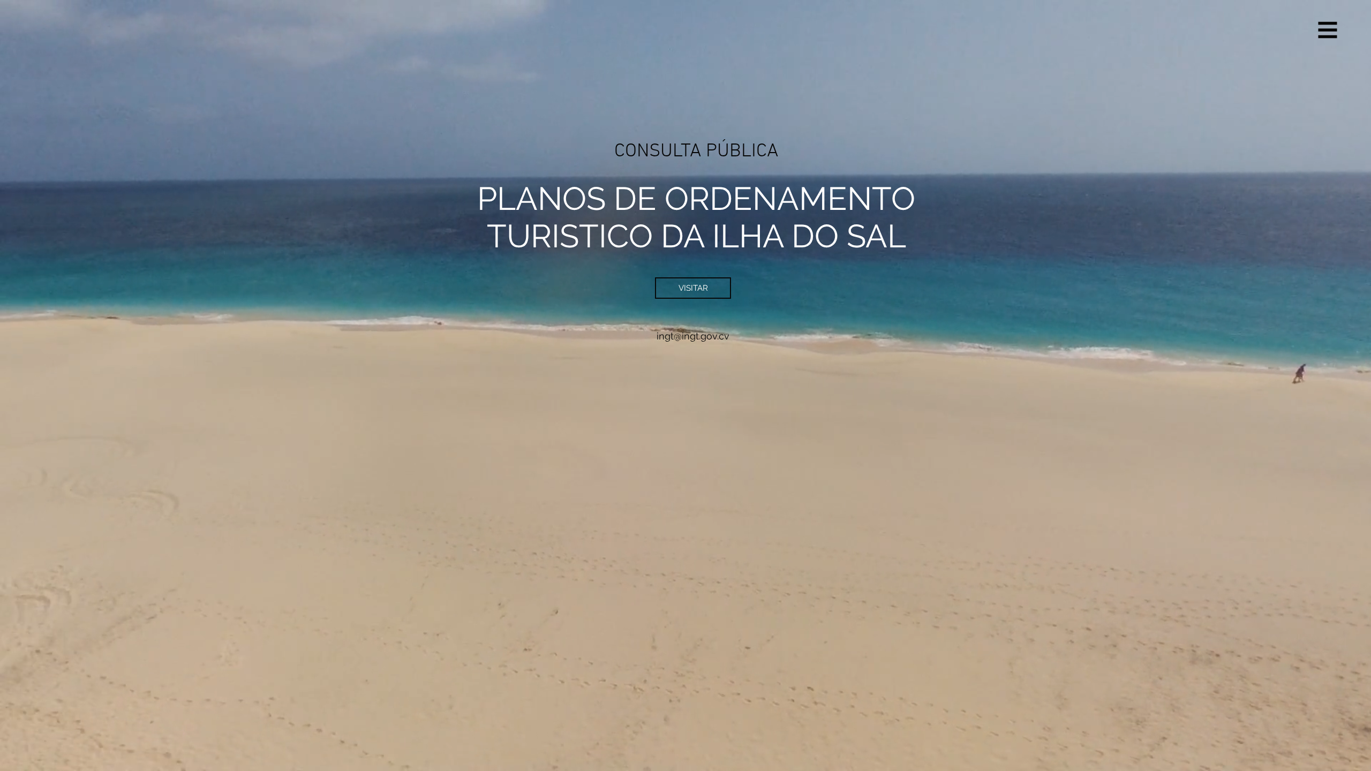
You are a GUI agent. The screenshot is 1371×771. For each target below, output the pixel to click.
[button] (1328, 30)
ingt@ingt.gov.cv (693, 336)
